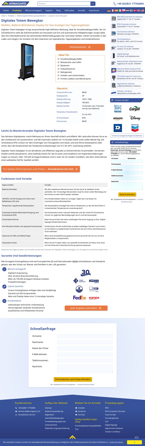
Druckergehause (112, 418)
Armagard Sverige (131, 10)
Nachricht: (115, 181)
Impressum (94, 10)
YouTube (81, 415)
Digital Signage (111, 425)
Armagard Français (112, 10)
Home (6, 10)
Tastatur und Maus (112, 431)
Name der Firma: (40, 348)
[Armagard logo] (72, 438)
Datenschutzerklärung (54, 411)
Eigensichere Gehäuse (114, 428)
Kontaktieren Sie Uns (26, 415)
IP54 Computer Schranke (115, 411)
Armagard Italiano (119, 10)
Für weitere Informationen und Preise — (38, 169)
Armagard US (142, 10)
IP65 (107, 408)
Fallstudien (69, 10)
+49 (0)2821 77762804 (130, 3)
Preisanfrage (78, 47)
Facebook (82, 411)
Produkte (16, 10)
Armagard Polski (123, 10)
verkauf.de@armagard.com (29, 411)
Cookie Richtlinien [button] (116, 442)
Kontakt (81, 10)
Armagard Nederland (127, 10)
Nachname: (132, 158)
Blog (58, 10)
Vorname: (114, 158)
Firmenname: (116, 164)
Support (49, 10)
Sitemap (48, 408)
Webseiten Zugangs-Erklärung (57, 428)
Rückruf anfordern (127, 194)
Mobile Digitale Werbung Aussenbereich (31, 16)
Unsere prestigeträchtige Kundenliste (127, 136)
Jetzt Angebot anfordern (84, 308)
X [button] (134, 442)
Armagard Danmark (134, 10)
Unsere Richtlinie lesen (86, 384)
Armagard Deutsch (108, 10)
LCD (106, 421)
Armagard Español (116, 10)
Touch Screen (110, 415)
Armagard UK (138, 10)
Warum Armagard (33, 10)
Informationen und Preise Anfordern (73, 379)
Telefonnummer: (117, 176)
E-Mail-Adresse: (116, 170)
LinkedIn (81, 408)
